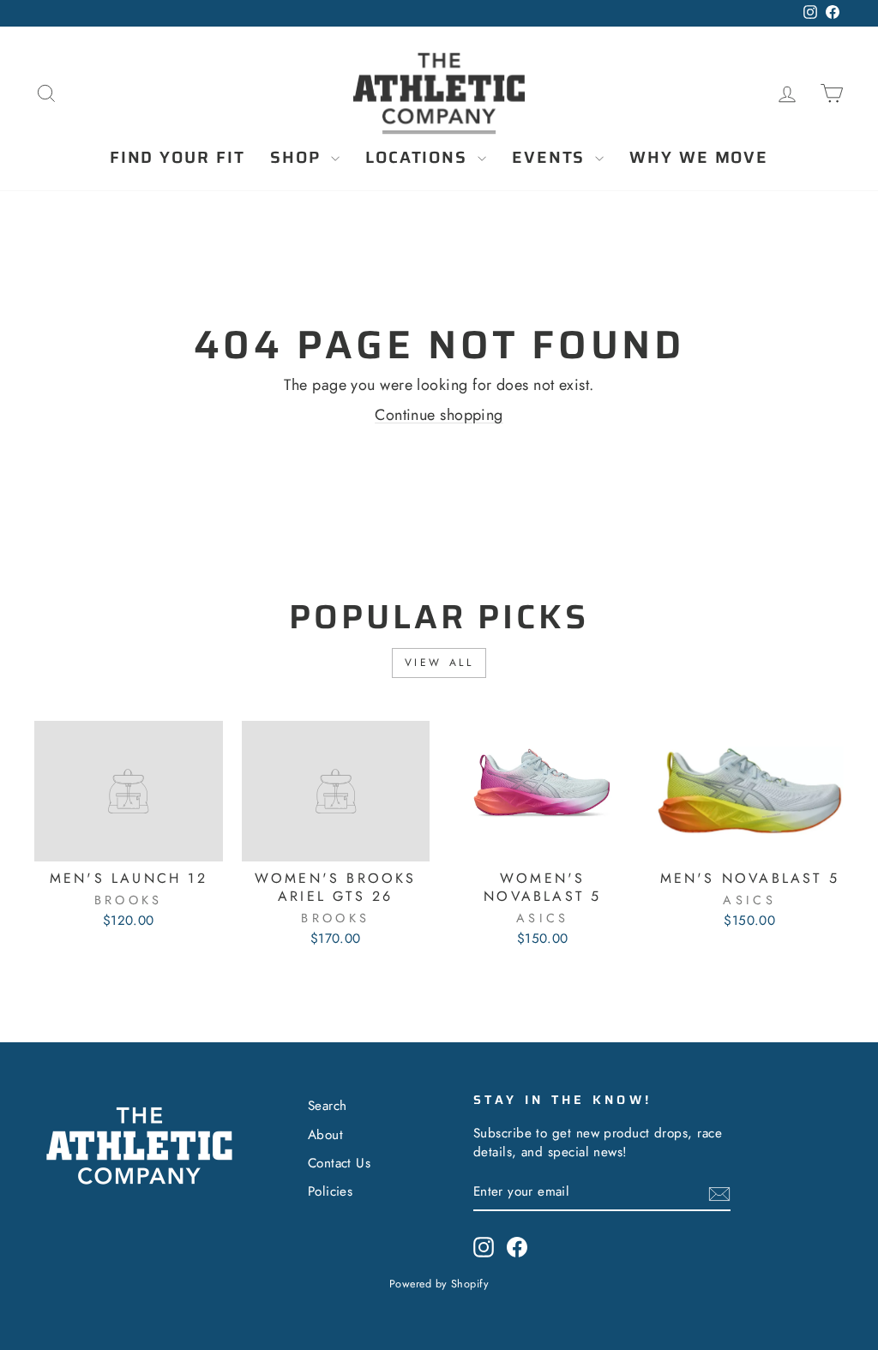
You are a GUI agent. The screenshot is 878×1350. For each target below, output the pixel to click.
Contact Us (339, 1163)
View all (439, 662)
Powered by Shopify (439, 1284)
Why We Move (698, 157)
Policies (330, 1191)
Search (327, 1105)
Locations (419, 157)
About (325, 1134)
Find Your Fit (177, 157)
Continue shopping (439, 415)
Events (551, 157)
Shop (298, 157)
